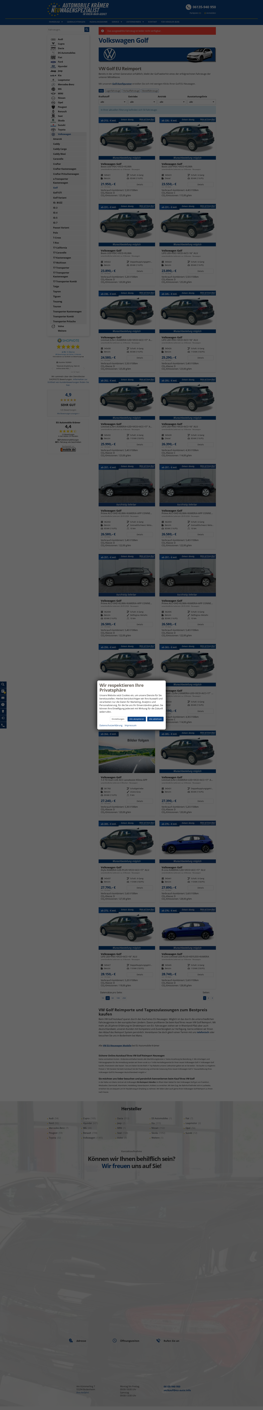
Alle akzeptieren (136, 719)
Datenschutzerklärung (110, 725)
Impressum (130, 725)
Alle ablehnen (155, 719)
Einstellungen (118, 719)
